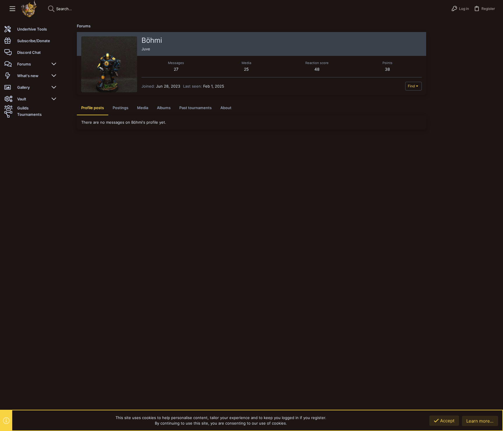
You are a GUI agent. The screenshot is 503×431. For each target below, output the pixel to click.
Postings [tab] (120, 107)
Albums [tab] (164, 107)
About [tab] (225, 107)
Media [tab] (142, 107)
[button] (12, 9)
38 (387, 69)
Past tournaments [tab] (195, 107)
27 (176, 69)
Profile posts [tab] (92, 107)
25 (246, 69)
